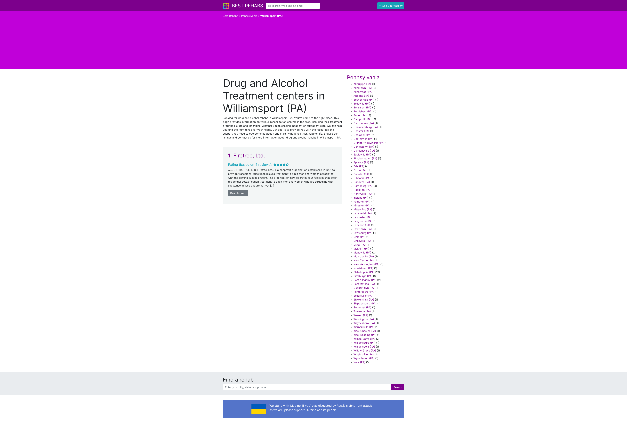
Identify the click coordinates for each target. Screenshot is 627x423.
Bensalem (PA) (362, 107)
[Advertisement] (313, 45)
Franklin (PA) (361, 174)
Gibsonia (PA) (362, 178)
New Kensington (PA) (366, 264)
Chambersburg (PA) (366, 127)
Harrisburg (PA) (363, 185)
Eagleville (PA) (362, 154)
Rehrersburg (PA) (364, 291)
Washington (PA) (364, 319)
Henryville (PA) (363, 193)
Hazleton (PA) (362, 189)
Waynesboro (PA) (364, 323)
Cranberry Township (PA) (369, 142)
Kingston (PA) (362, 205)
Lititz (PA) (360, 244)
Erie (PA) (359, 166)
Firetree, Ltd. (249, 155)
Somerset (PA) (362, 307)
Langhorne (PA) (363, 221)
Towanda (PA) (362, 311)
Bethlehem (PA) (363, 111)
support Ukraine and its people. (315, 410)
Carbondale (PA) (364, 123)
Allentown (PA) (363, 87)
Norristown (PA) (363, 268)
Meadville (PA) (362, 252)
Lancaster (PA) (363, 217)
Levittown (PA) (363, 229)
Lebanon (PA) (362, 225)
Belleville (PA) (362, 103)
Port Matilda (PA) (364, 283)
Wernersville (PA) (364, 327)
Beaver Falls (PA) (364, 99)
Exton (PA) (360, 170)
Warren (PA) (361, 315)
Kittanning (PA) (363, 209)
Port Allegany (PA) (365, 280)
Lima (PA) (359, 236)
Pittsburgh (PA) (363, 276)
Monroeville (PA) (364, 256)
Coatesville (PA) (363, 138)
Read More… (238, 193)
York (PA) (359, 362)
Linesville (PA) (362, 240)
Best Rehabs (247, 5)
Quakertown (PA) (364, 287)
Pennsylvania (249, 15)
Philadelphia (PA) (364, 272)
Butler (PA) (360, 115)
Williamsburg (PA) (364, 342)
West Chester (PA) (365, 331)
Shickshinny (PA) (364, 299)
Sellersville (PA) (363, 295)
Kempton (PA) (362, 201)
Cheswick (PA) (362, 135)
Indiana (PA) (361, 197)
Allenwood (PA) (363, 91)
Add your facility (391, 5)
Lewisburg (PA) (363, 233)
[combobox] (293, 6)
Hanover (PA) (362, 182)
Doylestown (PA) (364, 146)
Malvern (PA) (361, 248)
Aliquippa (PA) (362, 84)
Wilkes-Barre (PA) (364, 338)
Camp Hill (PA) (363, 119)
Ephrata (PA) (361, 162)
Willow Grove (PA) (365, 350)
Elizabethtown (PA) (365, 158)
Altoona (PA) (361, 95)
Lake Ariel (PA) (363, 213)
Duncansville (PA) (364, 150)
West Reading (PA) (365, 334)
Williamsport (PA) (364, 346)
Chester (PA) (361, 131)
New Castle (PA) (364, 260)
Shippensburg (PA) (365, 303)
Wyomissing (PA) (364, 358)
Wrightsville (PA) (364, 354)
